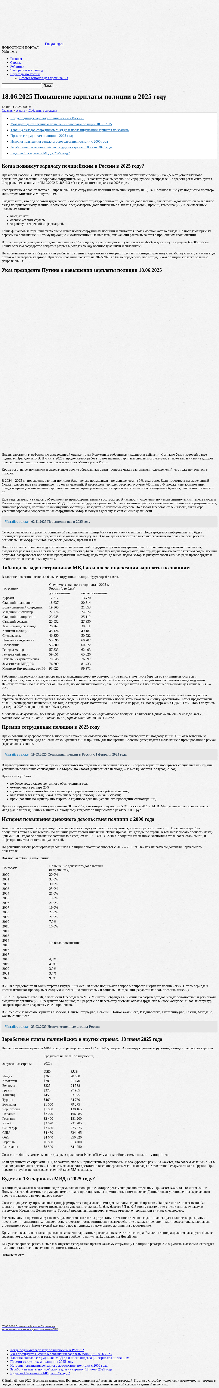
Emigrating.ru (54, 44)
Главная (16, 59)
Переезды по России (25, 74)
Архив (20, 110)
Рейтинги (17, 66)
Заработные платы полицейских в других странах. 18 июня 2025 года (61, 147)
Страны (16, 62)
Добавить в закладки (42, 110)
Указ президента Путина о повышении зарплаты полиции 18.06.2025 (61, 124)
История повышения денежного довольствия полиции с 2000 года (59, 141)
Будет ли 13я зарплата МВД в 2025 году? (40, 153)
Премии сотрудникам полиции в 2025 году (42, 135)
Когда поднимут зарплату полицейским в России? (47, 118)
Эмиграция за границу (26, 70)
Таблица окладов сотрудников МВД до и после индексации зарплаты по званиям (69, 130)
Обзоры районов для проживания (43, 78)
